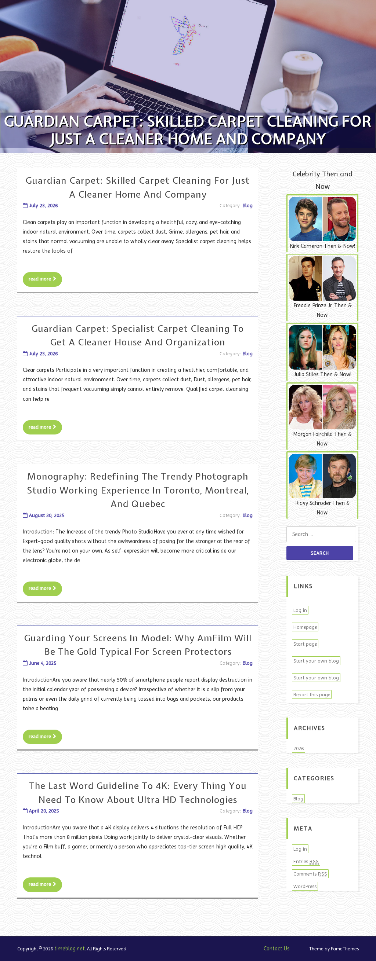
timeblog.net (69, 948)
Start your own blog (316, 661)
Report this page (311, 694)
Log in (300, 610)
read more (40, 279)
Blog (248, 205)
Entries (306, 861)
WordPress (305, 886)
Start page (305, 644)
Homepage (305, 627)
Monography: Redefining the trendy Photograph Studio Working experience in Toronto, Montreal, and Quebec (138, 490)
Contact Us (277, 948)
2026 (298, 748)
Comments (310, 874)
